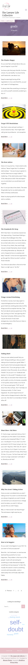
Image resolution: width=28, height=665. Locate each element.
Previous (9, 590)
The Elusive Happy (8, 60)
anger (9, 617)
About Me (19, 650)
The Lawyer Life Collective (10, 14)
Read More (4, 98)
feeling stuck (15, 617)
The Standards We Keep (9, 229)
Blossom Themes (7, 660)
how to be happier (14, 615)
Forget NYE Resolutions (9, 123)
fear (23, 624)
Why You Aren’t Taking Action (12, 489)
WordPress (22, 660)
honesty (10, 635)
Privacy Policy (14, 662)
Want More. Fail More (9, 430)
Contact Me (9, 650)
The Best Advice (7, 162)
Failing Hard (5, 354)
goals (16, 634)
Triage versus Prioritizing (10, 297)
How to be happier (7, 542)
